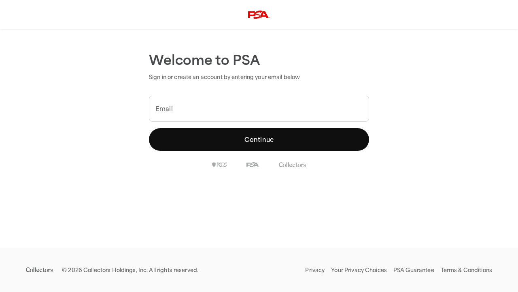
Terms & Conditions (466, 270)
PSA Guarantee (413, 270)
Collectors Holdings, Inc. (115, 270)
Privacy (315, 270)
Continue (259, 139)
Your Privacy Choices (359, 270)
